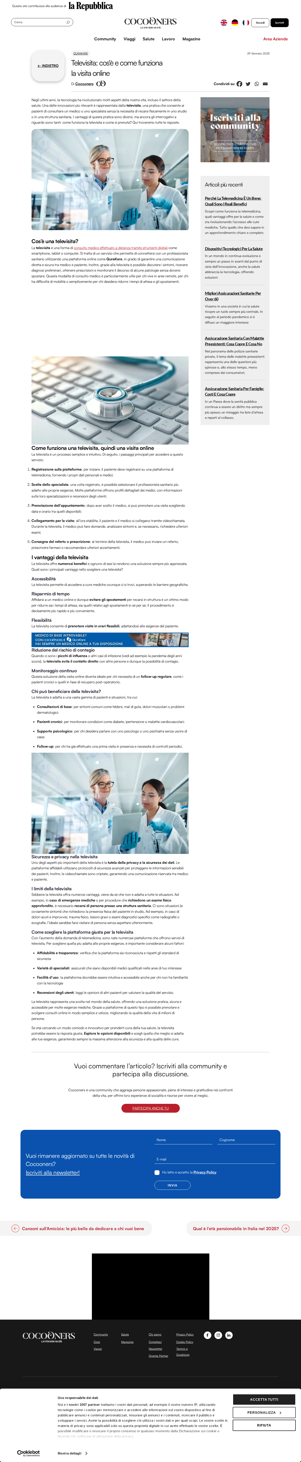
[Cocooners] (150, 23)
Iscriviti (279, 22)
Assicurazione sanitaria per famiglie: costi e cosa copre (234, 392)
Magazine (191, 38)
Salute (148, 38)
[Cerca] (68, 22)
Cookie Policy (184, 1342)
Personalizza (261, 1412)
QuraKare (80, 53)
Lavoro (168, 38)
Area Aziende (275, 38)
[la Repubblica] (91, 6)
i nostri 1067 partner (83, 1404)
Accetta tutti (264, 1399)
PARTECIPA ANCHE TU (150, 1108)
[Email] (265, 84)
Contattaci (155, 1342)
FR (246, 22)
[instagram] (218, 1335)
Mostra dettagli (69, 1453)
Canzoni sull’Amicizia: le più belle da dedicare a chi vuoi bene (83, 1228)
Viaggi (129, 38)
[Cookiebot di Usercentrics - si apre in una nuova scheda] (28, 1453)
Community (105, 38)
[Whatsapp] (256, 84)
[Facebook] (239, 84)
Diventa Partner (158, 1356)
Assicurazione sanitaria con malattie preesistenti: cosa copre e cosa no (234, 341)
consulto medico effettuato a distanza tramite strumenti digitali (121, 248)
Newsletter (155, 1348)
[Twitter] (248, 84)
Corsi (97, 1342)
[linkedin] (229, 1335)
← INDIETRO (48, 65)
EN (224, 22)
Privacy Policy (204, 1172)
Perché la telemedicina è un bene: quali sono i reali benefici (233, 201)
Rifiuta (264, 1425)
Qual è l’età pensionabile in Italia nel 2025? (236, 1228)
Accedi (260, 22)
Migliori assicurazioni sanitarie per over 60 (233, 296)
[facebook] (208, 1335)
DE (235, 22)
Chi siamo (155, 1334)
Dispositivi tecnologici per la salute (234, 249)
